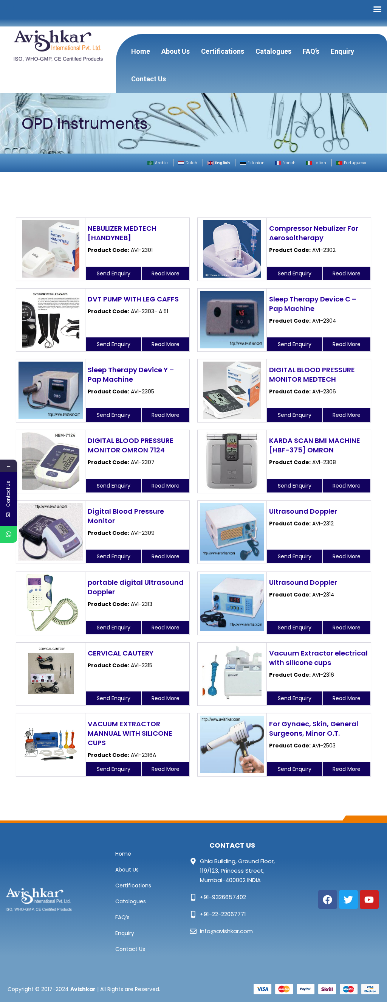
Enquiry (342, 51)
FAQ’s (311, 51)
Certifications (222, 51)
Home (140, 51)
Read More (166, 273)
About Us (175, 51)
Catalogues (273, 51)
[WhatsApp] (8, 534)
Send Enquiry (113, 273)
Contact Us (148, 79)
